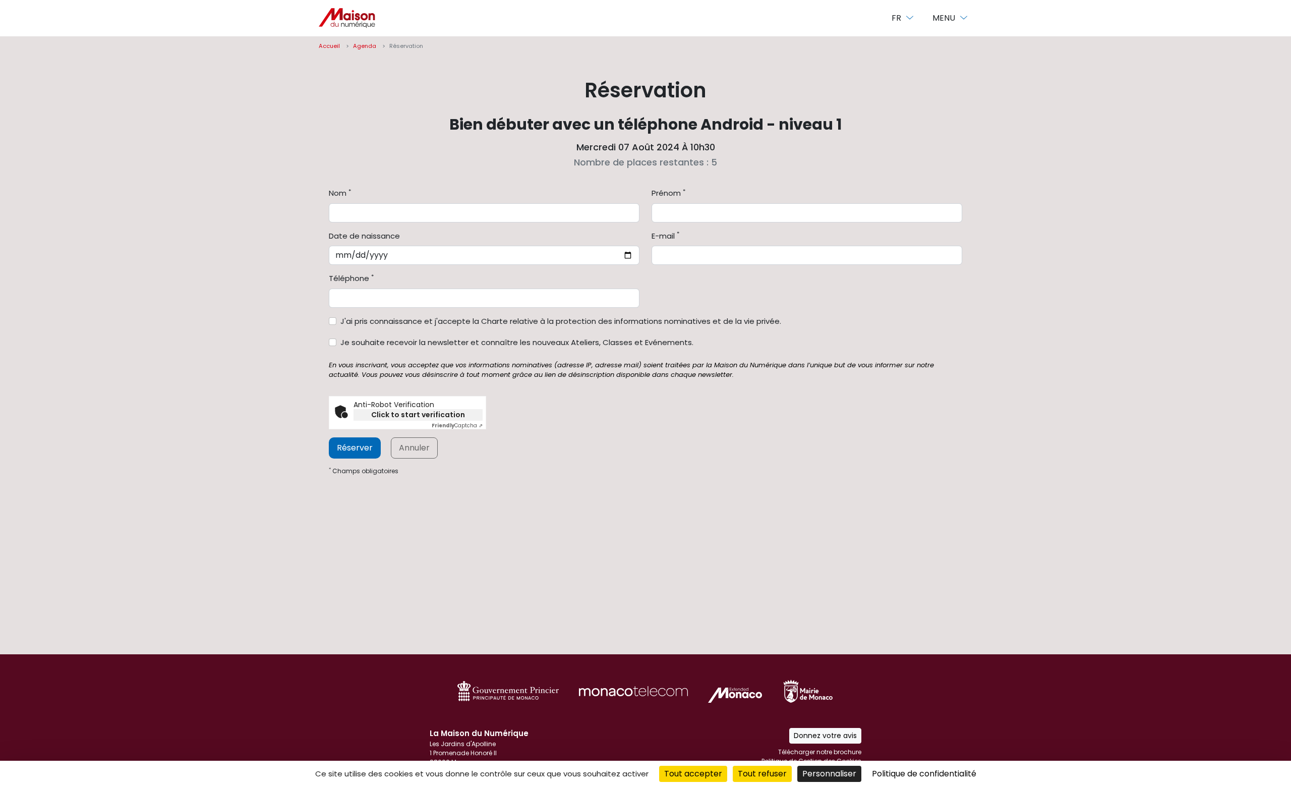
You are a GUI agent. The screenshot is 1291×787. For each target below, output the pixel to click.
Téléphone (351, 278)
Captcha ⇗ (457, 425)
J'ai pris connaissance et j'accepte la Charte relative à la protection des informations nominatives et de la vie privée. (560, 321)
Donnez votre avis (825, 735)
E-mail (665, 236)
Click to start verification (418, 415)
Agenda (364, 46)
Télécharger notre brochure (819, 752)
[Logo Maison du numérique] (347, 18)
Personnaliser (829, 773)
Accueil (329, 46)
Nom (340, 193)
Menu (944, 18)
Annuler (414, 448)
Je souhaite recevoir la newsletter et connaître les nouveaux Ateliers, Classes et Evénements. (516, 342)
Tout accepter (693, 773)
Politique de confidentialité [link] (924, 773)
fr (897, 18)
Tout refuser (762, 773)
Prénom (668, 193)
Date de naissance (364, 236)
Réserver (355, 448)
